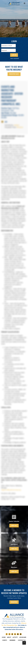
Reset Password (14, 58)
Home (4, 637)
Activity (15, 637)
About (9, 637)
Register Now (14, 74)
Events (4, 640)
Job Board (22, 637)
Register (14, 602)
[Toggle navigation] (24, 3)
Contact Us (22, 640)
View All (14, 525)
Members (12, 640)
